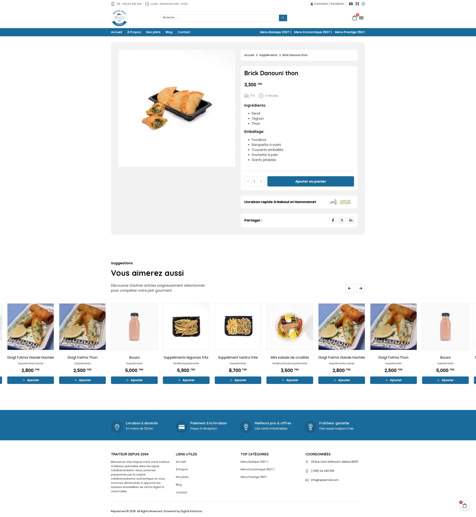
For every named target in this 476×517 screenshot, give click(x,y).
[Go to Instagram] (363, 4)
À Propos (134, 32)
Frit (253, 96)
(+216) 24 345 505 (322, 471)
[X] (342, 220)
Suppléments (268, 55)
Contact (184, 32)
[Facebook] (333, 220)
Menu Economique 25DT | (313, 32)
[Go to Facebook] (357, 4)
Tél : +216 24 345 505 (129, 3)
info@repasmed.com (325, 480)
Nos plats (153, 32)
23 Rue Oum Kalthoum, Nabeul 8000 (334, 462)
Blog (169, 32)
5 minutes (271, 96)
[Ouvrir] (361, 18)
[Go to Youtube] (351, 4)
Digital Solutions (191, 511)
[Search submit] (283, 18)
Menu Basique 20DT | (275, 32)
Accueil (116, 32)
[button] (30, 380)
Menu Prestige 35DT (350, 32)
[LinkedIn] (351, 220)
